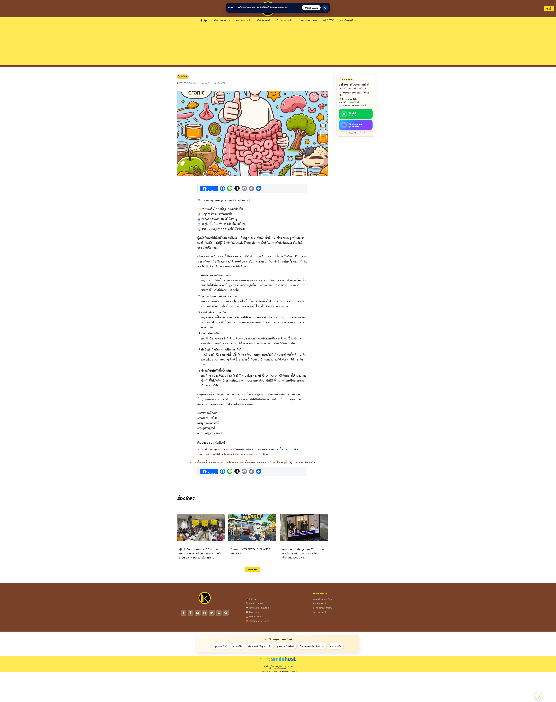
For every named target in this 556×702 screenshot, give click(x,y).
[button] (252, 569)
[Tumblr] (190, 613)
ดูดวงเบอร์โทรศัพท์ (285, 646)
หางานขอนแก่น (243, 20)
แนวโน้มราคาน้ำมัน (234, 462)
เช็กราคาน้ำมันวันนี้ (198, 462)
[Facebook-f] (183, 613)
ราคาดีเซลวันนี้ (216, 462)
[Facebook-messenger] (226, 613)
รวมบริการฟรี (346, 20)
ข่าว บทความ (220, 20)
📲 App (204, 20)
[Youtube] (198, 613)
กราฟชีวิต (237, 646)
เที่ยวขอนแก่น (264, 20)
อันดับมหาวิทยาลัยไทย (305, 462)
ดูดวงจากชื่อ (335, 646)
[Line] (219, 613)
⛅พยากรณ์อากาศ (307, 20)
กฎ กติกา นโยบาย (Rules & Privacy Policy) (278, 666)
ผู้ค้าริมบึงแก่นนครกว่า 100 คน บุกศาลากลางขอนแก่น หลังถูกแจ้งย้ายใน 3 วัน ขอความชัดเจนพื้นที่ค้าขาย (200, 553)
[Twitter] (212, 613)
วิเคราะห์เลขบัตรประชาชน (312, 646)
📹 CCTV (328, 20)
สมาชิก (549, 8)
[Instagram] (205, 613)
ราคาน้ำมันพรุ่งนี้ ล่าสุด (282, 462)
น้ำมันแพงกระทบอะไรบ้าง (257, 462)
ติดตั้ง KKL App (311, 7)
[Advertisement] (278, 45)
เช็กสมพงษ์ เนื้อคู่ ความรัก (259, 646)
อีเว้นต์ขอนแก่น (284, 20)
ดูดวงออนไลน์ (221, 646)
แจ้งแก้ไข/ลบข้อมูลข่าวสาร (278, 668)
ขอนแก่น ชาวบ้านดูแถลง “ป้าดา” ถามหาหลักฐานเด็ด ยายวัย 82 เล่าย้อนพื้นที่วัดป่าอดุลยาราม (303, 553)
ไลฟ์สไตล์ (183, 76)
